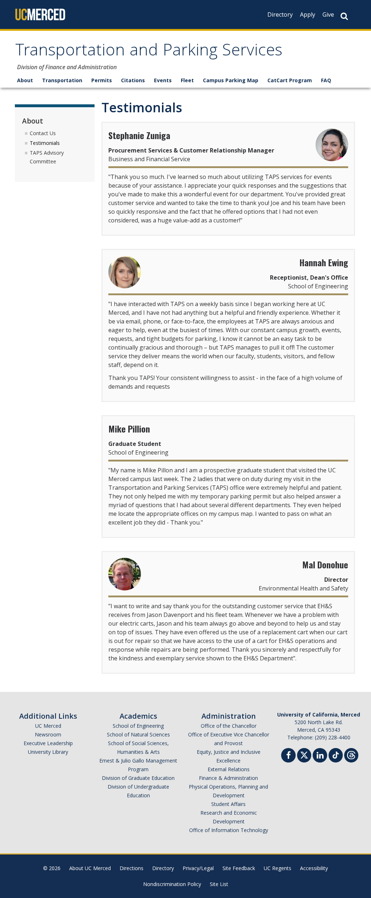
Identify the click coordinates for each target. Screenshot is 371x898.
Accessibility (314, 868)
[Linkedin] (320, 756)
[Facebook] (288, 756)
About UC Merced (90, 868)
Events (163, 80)
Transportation (62, 80)
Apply (307, 14)
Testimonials (45, 142)
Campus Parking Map (230, 80)
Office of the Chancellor (229, 725)
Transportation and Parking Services (148, 52)
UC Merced (48, 725)
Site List (219, 884)
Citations (133, 80)
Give (328, 14)
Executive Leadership (48, 743)
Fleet (187, 80)
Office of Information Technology (228, 830)
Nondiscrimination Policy (172, 884)
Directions (131, 868)
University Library (48, 751)
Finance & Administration (228, 777)
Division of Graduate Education (138, 777)
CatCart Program (289, 80)
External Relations (229, 769)
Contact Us (43, 133)
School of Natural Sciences (138, 734)
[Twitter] (304, 754)
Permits (101, 80)
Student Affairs (228, 804)
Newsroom (48, 734)
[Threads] (351, 754)
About (25, 80)
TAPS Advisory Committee (47, 157)
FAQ (326, 80)
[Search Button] (344, 16)
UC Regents (277, 868)
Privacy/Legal (198, 868)
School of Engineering (138, 725)
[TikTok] (336, 754)
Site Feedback (238, 868)
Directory (280, 14)
